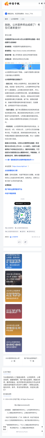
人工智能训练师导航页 (27, 428)
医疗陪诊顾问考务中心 (32, 420)
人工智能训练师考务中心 (15, 413)
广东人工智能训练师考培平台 (29, 425)
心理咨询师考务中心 (30, 413)
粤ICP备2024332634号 (22, 405)
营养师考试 (31, 231)
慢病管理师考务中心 (12, 425)
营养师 (23, 231)
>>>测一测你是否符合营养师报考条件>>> (19, 160)
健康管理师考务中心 (19, 410)
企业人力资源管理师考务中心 (14, 420)
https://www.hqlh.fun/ (20, 166)
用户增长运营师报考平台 (13, 189)
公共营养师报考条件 (12, 231)
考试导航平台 (14, 428)
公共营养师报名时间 (22, 228)
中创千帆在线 (34, 417)
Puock (26, 432)
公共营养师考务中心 (33, 410)
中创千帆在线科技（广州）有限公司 (17, 417)
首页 (6, 19)
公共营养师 (14, 19)
